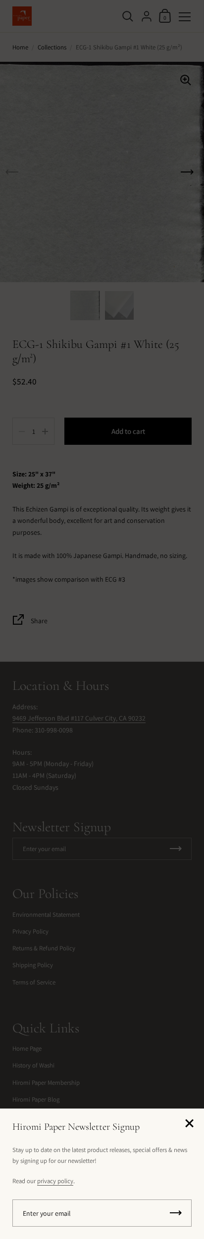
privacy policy (55, 1181)
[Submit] (176, 1213)
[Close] (189, 1124)
